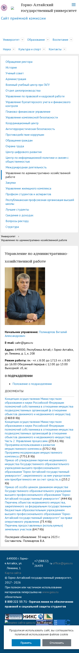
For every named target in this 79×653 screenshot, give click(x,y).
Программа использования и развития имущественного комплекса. (30, 446)
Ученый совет (15, 73)
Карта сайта (13, 573)
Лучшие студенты (17, 209)
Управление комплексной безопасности (32, 117)
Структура (12, 227)
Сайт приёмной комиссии (23, 18)
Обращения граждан (19, 140)
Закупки (11, 182)
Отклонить (57, 642)
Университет (11, 39)
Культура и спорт (29, 49)
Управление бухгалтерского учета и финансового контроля (38, 104)
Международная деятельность (26, 167)
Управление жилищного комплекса (28, 188)
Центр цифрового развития (24, 152)
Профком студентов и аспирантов (28, 194)
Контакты (55, 49)
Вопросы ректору (17, 221)
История (11, 67)
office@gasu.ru (63, 563)
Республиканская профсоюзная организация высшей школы (40, 202)
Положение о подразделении (32, 384)
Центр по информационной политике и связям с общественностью (37, 159)
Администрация (16, 79)
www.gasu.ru (50, 592)
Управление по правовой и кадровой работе (35, 96)
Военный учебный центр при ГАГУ (28, 85)
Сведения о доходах (19, 215)
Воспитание (60, 39)
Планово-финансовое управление (28, 111)
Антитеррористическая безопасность (30, 129)
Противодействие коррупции (25, 134)
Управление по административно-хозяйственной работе (38, 175)
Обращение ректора (19, 62)
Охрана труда (15, 146)
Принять (26, 642)
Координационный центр (22, 123)
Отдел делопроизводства (23, 90)
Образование (36, 39)
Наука (7, 49)
